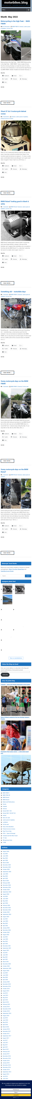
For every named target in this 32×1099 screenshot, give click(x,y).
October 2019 (6, 988)
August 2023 (6, 917)
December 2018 (7, 1009)
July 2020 (5, 973)
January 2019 (6, 1006)
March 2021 (6, 961)
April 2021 (5, 959)
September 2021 (7, 948)
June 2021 (5, 955)
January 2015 (6, 1063)
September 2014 (7, 1072)
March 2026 (6, 863)
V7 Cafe (5, 838)
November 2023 (7, 910)
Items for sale (6, 818)
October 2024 (6, 890)
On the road (10, 28)
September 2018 (7, 1013)
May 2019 (5, 997)
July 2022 (5, 937)
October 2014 (6, 1069)
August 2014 (6, 1074)
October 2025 (6, 869)
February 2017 (6, 1051)
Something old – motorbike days (13, 291)
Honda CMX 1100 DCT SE (9, 813)
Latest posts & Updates (22, 117)
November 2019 (7, 986)
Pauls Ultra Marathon (8, 827)
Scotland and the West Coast (10, 836)
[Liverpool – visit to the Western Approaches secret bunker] (16, 701)
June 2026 (5, 856)
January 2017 (6, 1054)
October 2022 (6, 932)
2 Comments (5, 117)
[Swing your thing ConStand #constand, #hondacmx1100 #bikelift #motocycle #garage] (7, 630)
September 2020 (7, 968)
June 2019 (5, 995)
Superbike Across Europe (7, 571)
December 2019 (7, 984)
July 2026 (5, 854)
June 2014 (5, 1078)
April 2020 (5, 979)
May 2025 (5, 876)
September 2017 (7, 1036)
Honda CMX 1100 (7, 811)
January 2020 (6, 982)
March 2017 (6, 1049)
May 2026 (5, 858)
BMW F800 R (15, 26)
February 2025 (6, 883)
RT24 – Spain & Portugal (9, 833)
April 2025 (5, 878)
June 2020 (5, 975)
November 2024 (7, 887)
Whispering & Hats (7, 840)
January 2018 (6, 1029)
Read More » (7, 103)
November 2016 (7, 1058)
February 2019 (6, 1004)
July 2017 (5, 1040)
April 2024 (5, 903)
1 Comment (5, 207)
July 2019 (5, 993)
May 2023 (5, 923)
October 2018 (6, 1011)
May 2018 (5, 1022)
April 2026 (5, 860)
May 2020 (5, 977)
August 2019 (6, 991)
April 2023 (5, 926)
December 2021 (7, 946)
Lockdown (5, 822)
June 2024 (5, 899)
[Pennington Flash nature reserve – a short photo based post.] (16, 770)
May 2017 (5, 1045)
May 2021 (5, 957)
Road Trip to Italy (7, 831)
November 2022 (7, 930)
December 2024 (7, 885)
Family (4, 804)
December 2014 (7, 1065)
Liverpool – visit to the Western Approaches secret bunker (15, 684)
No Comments (6, 26)
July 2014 (5, 1076)
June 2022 (5, 939)
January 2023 (6, 928)
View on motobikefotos (16, 658)
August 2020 (6, 970)
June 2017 (5, 1042)
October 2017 (6, 1033)
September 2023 (7, 914)
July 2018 (5, 1018)
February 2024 (6, 905)
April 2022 (5, 944)
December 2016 (7, 1056)
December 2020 (7, 964)
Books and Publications (9, 802)
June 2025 (5, 874)
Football (5, 806)
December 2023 (7, 908)
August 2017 (6, 1038)
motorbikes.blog (16, 2)
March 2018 (6, 1027)
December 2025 (7, 865)
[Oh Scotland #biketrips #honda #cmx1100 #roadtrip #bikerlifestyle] (7, 650)
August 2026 (6, 851)
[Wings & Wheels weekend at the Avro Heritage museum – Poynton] (16, 735)
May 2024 (5, 901)
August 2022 (6, 935)
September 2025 (7, 872)
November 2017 (7, 1031)
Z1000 (4, 842)
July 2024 (5, 896)
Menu (3, 10)
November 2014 (7, 1067)
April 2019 (5, 1000)
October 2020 (6, 966)
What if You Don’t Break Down (16, 569)
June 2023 (5, 921)
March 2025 (6, 881)
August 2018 (6, 1015)
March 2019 (6, 1002)
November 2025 (7, 867)
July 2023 (5, 919)
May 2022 (5, 941)
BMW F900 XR (6, 795)
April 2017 (5, 1047)
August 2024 (6, 894)
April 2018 (5, 1024)
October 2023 (6, 912)
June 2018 (5, 1020)
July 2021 (5, 953)
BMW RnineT (14, 207)
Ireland (4, 815)
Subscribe (5, 675)
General (21, 26)
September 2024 (7, 892)
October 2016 (6, 1060)
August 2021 (6, 950)
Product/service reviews (7, 118)
